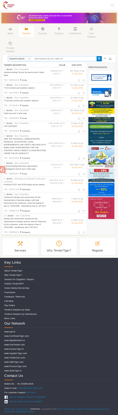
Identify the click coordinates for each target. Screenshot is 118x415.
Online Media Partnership (16, 288)
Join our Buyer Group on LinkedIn (25, 401)
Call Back (9, 301)
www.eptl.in (9, 331)
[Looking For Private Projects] (101, 134)
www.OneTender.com (14, 344)
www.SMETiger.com (13, 362)
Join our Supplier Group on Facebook (27, 397)
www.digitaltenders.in (14, 340)
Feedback (9, 296)
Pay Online (9, 305)
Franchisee (9, 292)
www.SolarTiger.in (13, 370)
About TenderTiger (13, 270)
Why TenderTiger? (13, 275)
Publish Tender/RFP (14, 283)
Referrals (20, 296)
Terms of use (9, 409)
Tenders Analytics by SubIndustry (20, 314)
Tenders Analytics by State (17, 309)
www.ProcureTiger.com (15, 366)
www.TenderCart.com (14, 357)
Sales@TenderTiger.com (30, 388)
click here (31, 392)
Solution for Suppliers (14, 279)
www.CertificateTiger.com (16, 336)
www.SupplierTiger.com (15, 353)
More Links (9, 318)
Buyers (30, 279)
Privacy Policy (23, 409)
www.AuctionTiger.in (14, 349)
